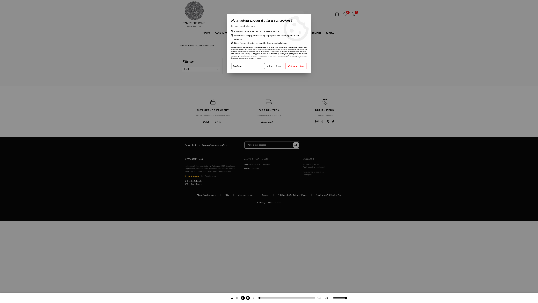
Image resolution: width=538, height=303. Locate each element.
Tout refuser (274, 66)
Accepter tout (297, 66)
